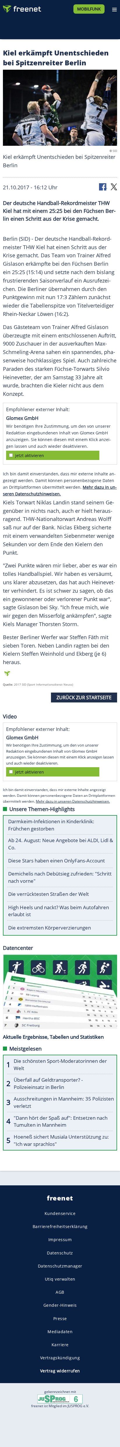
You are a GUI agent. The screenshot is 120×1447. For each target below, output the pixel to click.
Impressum (60, 1240)
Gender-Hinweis (60, 1305)
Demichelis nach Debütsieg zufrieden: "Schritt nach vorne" (60, 877)
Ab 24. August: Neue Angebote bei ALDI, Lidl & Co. (60, 844)
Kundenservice (60, 1213)
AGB (60, 1292)
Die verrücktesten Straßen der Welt (48, 894)
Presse (60, 1318)
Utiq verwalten (60, 1279)
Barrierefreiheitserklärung (60, 1226)
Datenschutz (60, 1253)
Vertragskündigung (60, 1357)
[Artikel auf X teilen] (114, 186)
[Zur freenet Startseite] (21, 7)
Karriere (60, 1344)
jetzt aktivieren (29, 455)
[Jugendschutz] (60, 1398)
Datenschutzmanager (60, 1266)
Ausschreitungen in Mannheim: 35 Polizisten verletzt (64, 1102)
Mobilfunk (89, 9)
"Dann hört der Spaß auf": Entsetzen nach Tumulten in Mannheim (60, 1121)
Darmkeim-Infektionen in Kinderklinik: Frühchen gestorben (51, 825)
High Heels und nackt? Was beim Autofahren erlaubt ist (58, 911)
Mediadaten (60, 1331)
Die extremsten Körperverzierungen (49, 927)
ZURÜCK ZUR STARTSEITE (84, 697)
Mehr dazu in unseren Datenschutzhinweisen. (73, 801)
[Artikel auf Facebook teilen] (103, 186)
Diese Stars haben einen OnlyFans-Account (56, 860)
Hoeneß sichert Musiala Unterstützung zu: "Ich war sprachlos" (61, 1140)
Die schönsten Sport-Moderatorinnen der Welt (60, 1065)
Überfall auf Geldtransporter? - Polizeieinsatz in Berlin (48, 1083)
